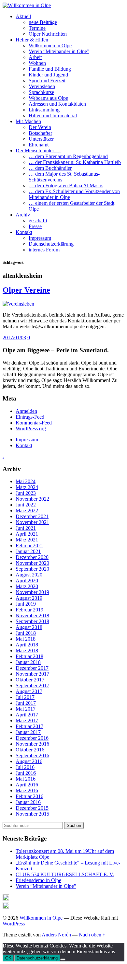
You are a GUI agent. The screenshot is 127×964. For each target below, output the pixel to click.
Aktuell (23, 16)
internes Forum (44, 249)
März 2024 (27, 487)
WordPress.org (31, 428)
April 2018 (27, 644)
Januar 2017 (28, 732)
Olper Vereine (26, 290)
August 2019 (29, 598)
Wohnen (37, 63)
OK (8, 958)
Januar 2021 (28, 551)
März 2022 (27, 510)
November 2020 (32, 563)
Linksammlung (44, 109)
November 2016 (32, 744)
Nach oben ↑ (92, 934)
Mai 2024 (25, 481)
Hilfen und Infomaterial (53, 115)
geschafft (38, 220)
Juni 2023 (26, 493)
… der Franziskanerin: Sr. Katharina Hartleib (75, 162)
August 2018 (29, 627)
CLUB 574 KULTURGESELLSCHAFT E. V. (65, 874)
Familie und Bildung (50, 69)
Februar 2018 (29, 656)
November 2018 (32, 615)
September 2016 (32, 755)
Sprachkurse (41, 92)
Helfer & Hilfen (32, 39)
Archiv (23, 214)
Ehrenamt (39, 144)
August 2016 (29, 761)
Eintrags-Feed (30, 417)
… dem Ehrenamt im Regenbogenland (68, 156)
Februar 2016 (29, 796)
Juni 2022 (26, 504)
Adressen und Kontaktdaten (57, 104)
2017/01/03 (14, 337)
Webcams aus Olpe (48, 98)
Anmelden (26, 411)
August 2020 (29, 574)
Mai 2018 (25, 639)
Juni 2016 (26, 773)
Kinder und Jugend (48, 74)
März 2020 (27, 586)
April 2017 (27, 714)
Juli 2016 (25, 767)
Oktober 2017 (30, 679)
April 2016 (27, 784)
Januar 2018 (28, 662)
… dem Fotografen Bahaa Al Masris (66, 185)
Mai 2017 (25, 709)
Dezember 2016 (32, 738)
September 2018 (32, 621)
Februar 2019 (29, 609)
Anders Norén (56, 934)
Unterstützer (41, 139)
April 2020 (27, 580)
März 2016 (27, 790)
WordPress (14, 923)
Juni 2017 (26, 703)
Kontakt (24, 232)
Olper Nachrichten (48, 34)
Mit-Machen (28, 121)
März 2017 (27, 720)
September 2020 (32, 569)
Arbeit (35, 57)
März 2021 (27, 539)
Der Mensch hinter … (38, 150)
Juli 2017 (25, 697)
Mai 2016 (25, 779)
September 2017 (32, 685)
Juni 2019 (26, 604)
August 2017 (29, 691)
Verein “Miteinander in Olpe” (59, 51)
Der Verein (40, 127)
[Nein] (62, 959)
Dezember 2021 (32, 516)
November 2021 (32, 522)
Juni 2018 (26, 633)
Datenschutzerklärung (51, 244)
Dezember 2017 (32, 668)
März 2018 (27, 650)
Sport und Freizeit (47, 80)
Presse (35, 226)
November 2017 (32, 674)
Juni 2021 (26, 528)
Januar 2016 (28, 802)
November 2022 (32, 499)
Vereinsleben (42, 86)
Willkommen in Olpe (50, 45)
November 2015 (32, 814)
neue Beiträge (43, 22)
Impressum (40, 238)
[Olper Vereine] (18, 304)
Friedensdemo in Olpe (38, 880)
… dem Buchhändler (50, 168)
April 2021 (27, 534)
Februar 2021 (29, 545)
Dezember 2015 (32, 808)
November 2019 (32, 592)
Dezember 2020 (32, 557)
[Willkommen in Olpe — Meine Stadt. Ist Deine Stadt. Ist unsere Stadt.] (27, 5)
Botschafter (40, 133)
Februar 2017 (29, 726)
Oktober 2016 (30, 749)
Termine (37, 28)
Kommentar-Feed (34, 422)
